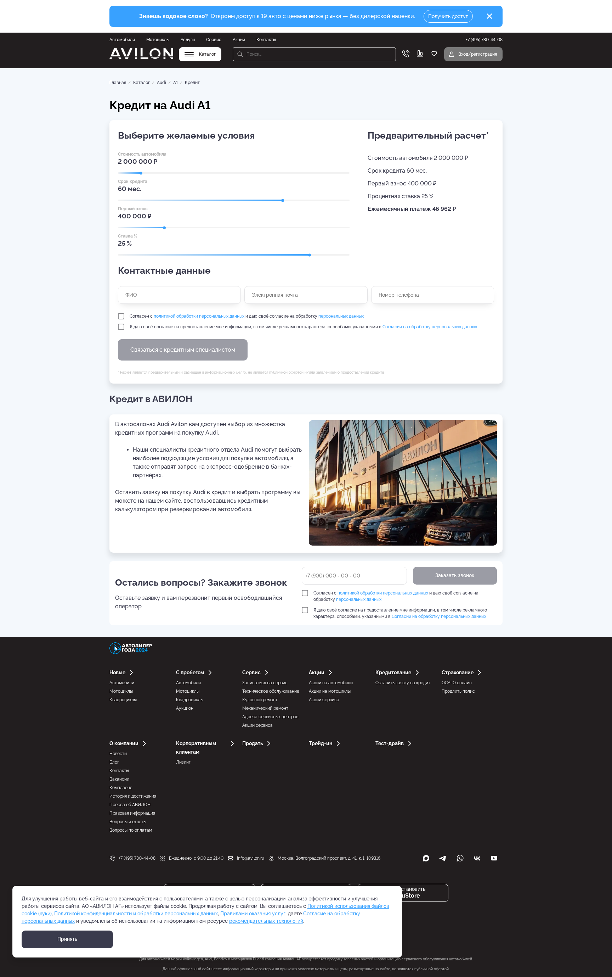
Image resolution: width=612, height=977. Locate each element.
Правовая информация (132, 813)
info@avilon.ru (250, 858)
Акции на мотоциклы (330, 691)
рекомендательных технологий (266, 921)
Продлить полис (458, 691)
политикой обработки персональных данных (199, 316)
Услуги (188, 39)
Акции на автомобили (331, 682)
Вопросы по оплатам (130, 830)
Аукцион (184, 708)
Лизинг (183, 762)
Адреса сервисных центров (270, 716)
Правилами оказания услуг (252, 913)
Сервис (213, 39)
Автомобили (122, 39)
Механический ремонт (265, 708)
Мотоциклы (157, 39)
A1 (175, 82)
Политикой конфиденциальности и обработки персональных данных (136, 913)
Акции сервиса (257, 725)
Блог (114, 762)
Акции (239, 39)
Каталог (141, 82)
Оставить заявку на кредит (402, 682)
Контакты (266, 39)
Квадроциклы (123, 699)
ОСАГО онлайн (457, 682)
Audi (161, 82)
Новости (118, 753)
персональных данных (341, 316)
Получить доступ (448, 16)
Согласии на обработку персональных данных (429, 326)
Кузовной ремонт (260, 699)
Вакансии (119, 779)
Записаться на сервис (265, 682)
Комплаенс (120, 787)
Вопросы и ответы (127, 821)
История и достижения (132, 796)
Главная (117, 82)
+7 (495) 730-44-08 (137, 858)
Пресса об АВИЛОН (130, 804)
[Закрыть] (489, 16)
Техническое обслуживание (270, 691)
